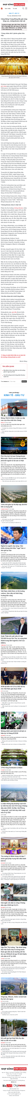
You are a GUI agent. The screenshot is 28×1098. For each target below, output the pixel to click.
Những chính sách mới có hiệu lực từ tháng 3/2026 (13, 744)
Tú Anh (3, 770)
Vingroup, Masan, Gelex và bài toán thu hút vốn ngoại (13, 998)
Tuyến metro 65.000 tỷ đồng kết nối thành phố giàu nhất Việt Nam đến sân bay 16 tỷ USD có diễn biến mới (13, 563)
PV (1, 691)
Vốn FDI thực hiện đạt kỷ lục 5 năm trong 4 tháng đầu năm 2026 (14, 832)
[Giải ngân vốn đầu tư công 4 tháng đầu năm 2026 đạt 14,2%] (14, 892)
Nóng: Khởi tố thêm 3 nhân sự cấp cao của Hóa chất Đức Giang (13, 419)
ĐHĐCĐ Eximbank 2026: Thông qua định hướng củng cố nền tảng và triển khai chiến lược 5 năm (13, 776)
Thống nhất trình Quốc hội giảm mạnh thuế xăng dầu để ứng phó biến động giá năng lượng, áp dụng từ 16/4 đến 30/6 (13, 1053)
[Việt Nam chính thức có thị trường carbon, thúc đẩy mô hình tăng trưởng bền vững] (14, 580)
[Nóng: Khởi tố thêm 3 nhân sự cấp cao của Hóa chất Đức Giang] (14, 407)
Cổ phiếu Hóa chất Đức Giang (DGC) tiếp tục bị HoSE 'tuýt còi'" (13, 429)
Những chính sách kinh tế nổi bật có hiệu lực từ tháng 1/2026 (14, 741)
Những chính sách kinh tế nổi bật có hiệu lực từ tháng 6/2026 (13, 732)
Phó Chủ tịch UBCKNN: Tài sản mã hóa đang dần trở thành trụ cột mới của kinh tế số (13, 478)
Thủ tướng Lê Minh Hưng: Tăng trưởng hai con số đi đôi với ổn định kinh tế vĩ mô (13, 874)
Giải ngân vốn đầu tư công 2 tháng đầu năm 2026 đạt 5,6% (14, 923)
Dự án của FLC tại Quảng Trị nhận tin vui (11, 522)
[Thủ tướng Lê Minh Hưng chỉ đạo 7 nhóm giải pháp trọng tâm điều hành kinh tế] (14, 845)
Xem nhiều (8, 8)
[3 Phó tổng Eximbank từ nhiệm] (14, 757)
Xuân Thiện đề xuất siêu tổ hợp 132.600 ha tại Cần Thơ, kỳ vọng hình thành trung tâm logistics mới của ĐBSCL (14, 639)
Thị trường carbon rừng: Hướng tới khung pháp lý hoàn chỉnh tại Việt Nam (14, 609)
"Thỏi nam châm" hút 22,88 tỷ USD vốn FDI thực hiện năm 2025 (14, 829)
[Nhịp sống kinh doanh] (14, 1069)
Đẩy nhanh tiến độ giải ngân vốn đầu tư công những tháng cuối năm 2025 (13, 920)
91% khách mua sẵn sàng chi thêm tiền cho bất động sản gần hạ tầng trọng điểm (13, 520)
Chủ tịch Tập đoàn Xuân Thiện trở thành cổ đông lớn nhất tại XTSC (13, 662)
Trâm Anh (3, 645)
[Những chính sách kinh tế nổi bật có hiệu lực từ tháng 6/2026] (14, 720)
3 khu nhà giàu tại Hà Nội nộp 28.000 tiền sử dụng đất (14, 506)
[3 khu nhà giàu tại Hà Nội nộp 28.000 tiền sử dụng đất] (14, 494)
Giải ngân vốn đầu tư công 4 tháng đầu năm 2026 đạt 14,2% (13, 904)
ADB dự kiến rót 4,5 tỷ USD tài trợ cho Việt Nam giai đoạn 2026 (13, 688)
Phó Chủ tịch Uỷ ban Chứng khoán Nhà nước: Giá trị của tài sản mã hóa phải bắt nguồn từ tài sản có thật (13, 458)
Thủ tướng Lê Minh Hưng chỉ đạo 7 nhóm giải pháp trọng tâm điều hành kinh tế (13, 858)
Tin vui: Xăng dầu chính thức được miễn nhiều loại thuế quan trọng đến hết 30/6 (13, 1057)
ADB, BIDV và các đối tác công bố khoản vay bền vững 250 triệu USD (13, 703)
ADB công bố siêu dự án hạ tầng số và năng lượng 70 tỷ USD (14, 707)
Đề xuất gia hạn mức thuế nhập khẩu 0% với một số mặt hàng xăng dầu (13, 1049)
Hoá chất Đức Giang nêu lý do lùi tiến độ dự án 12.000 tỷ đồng (14, 432)
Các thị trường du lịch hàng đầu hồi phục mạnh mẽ (14, 375)
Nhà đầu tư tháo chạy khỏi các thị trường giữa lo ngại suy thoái (14, 371)
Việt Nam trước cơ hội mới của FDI (10, 1014)
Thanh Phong (4, 509)
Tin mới (15, 8)
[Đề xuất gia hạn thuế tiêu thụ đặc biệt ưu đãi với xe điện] (14, 1027)
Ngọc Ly (3, 422)
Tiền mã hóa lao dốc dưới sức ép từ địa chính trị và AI (14, 481)
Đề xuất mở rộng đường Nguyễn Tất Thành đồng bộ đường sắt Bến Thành (13, 972)
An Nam (3, 735)
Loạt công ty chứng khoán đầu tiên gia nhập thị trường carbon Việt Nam (14, 612)
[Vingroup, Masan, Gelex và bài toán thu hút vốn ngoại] (14, 986)
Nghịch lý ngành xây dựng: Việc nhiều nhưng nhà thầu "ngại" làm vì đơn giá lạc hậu (13, 548)
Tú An (2, 958)
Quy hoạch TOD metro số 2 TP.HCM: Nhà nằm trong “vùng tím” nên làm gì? (13, 567)
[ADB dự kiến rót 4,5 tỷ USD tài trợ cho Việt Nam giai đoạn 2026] (14, 676)
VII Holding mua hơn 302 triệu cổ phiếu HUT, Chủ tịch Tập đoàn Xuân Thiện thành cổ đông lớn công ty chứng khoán (13, 658)
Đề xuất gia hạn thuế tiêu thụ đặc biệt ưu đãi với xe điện (12, 1039)
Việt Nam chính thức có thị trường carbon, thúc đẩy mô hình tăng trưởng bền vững (13, 593)
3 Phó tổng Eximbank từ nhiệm (11, 768)
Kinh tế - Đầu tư (14, 13)
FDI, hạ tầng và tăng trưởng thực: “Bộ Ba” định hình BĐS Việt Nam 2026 (13, 1012)
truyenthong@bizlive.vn (15, 1075)
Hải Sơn (3, 863)
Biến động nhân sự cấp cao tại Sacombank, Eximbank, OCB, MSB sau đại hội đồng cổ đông (14, 779)
